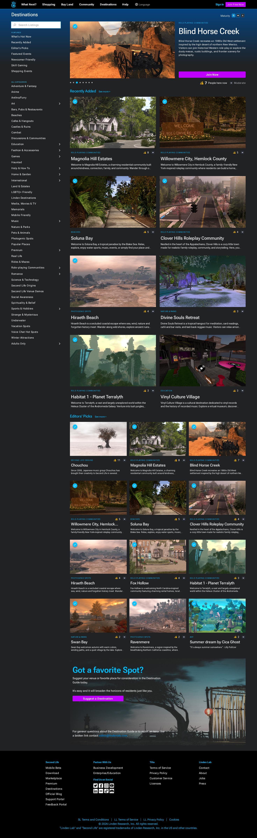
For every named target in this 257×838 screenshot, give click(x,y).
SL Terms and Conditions (93, 819)
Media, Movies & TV (23, 203)
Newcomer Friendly (23, 59)
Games (15, 156)
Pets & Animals (20, 232)
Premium (17, 250)
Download (52, 773)
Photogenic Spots (22, 238)
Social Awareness (22, 297)
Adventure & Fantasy (24, 86)
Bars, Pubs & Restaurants (26, 109)
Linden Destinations (23, 197)
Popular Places (20, 244)
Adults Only (18, 343)
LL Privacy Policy (154, 819)
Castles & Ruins (21, 126)
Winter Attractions (22, 337)
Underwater (18, 320)
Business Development (108, 767)
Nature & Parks (20, 227)
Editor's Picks (19, 48)
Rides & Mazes (20, 261)
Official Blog (54, 794)
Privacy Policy (158, 773)
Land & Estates (20, 186)
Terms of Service (160, 767)
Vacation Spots (20, 326)
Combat (16, 132)
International (19, 180)
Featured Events (21, 53)
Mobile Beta (53, 767)
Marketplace (54, 778)
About (203, 773)
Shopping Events (21, 71)
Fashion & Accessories (25, 150)
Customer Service (161, 778)
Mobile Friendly (21, 215)
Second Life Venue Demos (27, 291)
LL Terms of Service (126, 819)
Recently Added (21, 42)
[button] (29, 4)
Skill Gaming (19, 65)
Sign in (220, 4)
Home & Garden (21, 174)
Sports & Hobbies (22, 308)
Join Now (212, 74)
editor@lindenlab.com (113, 735)
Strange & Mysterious (24, 314)
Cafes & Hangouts (22, 121)
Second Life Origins (23, 285)
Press (202, 783)
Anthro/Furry (18, 97)
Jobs (202, 778)
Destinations (54, 788)
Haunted (16, 162)
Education (17, 144)
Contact (204, 767)
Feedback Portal (56, 804)
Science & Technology (25, 279)
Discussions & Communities (28, 138)
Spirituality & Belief (23, 302)
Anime (15, 91)
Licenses (155, 783)
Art (13, 103)
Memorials (17, 209)
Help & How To (20, 168)
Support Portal (55, 799)
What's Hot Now (21, 36)
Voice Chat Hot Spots (24, 331)
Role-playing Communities (27, 267)
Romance (17, 273)
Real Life (16, 256)
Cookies (174, 819)
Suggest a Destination (98, 698)
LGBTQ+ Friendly (21, 192)
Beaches (16, 115)
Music (15, 221)
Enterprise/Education (107, 773)
